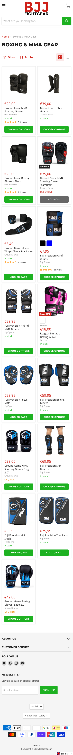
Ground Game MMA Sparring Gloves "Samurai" (51, 181)
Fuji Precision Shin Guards (50, 467)
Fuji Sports (45, 262)
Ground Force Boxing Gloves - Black (16, 179)
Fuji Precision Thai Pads (54, 535)
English (35, 706)
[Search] (66, 21)
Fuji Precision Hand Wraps (51, 257)
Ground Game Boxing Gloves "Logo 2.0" (17, 603)
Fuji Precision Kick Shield (14, 536)
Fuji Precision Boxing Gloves (52, 401)
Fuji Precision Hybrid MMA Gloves (16, 327)
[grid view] (60, 57)
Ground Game (46, 188)
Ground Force (10, 114)
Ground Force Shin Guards (51, 109)
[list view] (67, 57)
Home (5, 36)
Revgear (44, 340)
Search (36, 745)
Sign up (49, 690)
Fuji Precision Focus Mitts (16, 401)
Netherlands (35, 715)
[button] (64, 753)
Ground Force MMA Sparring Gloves (15, 109)
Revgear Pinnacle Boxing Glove (50, 335)
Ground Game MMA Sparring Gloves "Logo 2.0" (17, 469)
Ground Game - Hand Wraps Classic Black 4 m (18, 249)
